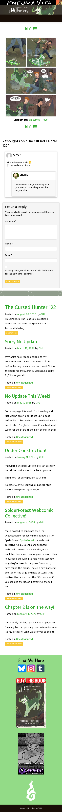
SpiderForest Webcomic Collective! (29, 513)
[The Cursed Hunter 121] (30, 29)
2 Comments (11, 333)
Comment (10, 221)
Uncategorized (24, 383)
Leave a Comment (14, 387)
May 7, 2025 (24, 403)
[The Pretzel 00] (26, 29)
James (36, 120)
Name (8, 244)
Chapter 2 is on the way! (29, 607)
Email (7, 255)
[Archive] (35, 29)
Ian (30, 120)
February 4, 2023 (26, 614)
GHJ (42, 314)
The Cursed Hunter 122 (30, 307)
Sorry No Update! (22, 342)
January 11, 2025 (26, 457)
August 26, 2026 (26, 314)
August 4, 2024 (26, 522)
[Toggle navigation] (6, 18)
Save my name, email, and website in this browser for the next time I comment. (29, 272)
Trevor (44, 120)
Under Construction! (25, 451)
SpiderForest (27, 540)
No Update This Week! (27, 396)
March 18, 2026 (26, 348)
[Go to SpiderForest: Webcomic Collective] (31, 771)
